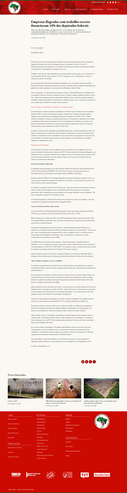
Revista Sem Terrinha (15, 447)
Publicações (80, 9)
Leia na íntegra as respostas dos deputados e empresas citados (52, 107)
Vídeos (68, 422)
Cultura (39, 431)
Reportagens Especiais (73, 451)
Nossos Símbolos (13, 424)
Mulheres (40, 452)
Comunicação (41, 428)
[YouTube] (115, 2)
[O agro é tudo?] (25, 388)
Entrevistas (69, 446)
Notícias (56, 9)
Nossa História (12, 428)
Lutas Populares (42, 449)
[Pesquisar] (118, 2)
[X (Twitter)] (110, 2)
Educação (11, 437)
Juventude (40, 443)
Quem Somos (12, 419)
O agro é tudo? (12, 401)
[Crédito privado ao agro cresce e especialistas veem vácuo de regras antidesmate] (101, 388)
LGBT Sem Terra (42, 446)
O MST (45, 9)
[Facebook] (107, 2)
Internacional (96, 9)
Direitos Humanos (42, 434)
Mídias (68, 9)
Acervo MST (112, 9)
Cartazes (10, 452)
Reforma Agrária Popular (45, 455)
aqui (48, 346)
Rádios (68, 419)
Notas (67, 455)
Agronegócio (41, 419)
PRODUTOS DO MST (98, 2)
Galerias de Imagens (72, 425)
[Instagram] (113, 2)
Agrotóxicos (40, 425)
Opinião (68, 442)
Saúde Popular (41, 458)
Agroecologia (41, 422)
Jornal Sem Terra (13, 457)
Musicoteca (69, 428)
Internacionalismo (42, 440)
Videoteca (69, 431)
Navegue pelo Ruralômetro (40, 145)
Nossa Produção (13, 433)
